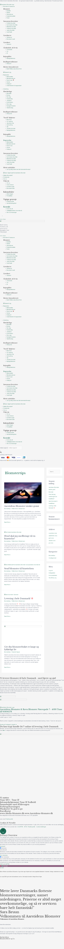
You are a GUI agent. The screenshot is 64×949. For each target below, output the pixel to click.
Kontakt (6, 207)
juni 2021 (51, 543)
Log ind (51, 570)
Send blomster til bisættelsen (19, 568)
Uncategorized (52, 558)
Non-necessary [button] (4, 855)
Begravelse (7, 140)
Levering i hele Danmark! (17, 598)
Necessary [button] (2, 846)
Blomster (51, 492)
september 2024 (53, 535)
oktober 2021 (52, 540)
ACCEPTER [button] (20, 826)
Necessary (4, 848)
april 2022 (51, 538)
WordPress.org (52, 577)
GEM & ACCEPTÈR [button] (4, 864)
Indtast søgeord (4, 447)
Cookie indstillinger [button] (41, 826)
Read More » (7, 522)
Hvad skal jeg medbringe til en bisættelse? (53, 496)
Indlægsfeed (52, 573)
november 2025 (53, 533)
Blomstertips (7, 508)
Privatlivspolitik (9, 819)
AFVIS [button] (25, 826)
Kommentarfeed (53, 575)
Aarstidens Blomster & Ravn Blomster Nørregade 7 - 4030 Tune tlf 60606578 (31, 710)
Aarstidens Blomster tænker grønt (21, 506)
